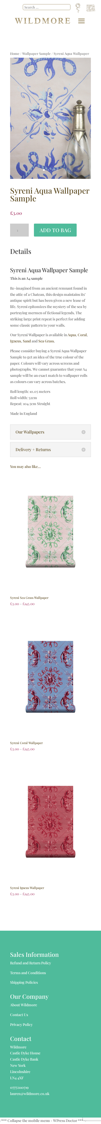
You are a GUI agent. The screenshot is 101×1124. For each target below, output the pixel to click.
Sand (27, 341)
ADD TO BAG (55, 229)
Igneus (15, 341)
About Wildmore (23, 1004)
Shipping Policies (24, 982)
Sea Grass (46, 341)
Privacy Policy (21, 1024)
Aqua (72, 334)
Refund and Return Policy (30, 962)
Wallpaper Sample (36, 53)
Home (14, 53)
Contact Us (19, 1014)
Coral (82, 334)
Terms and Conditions (28, 972)
